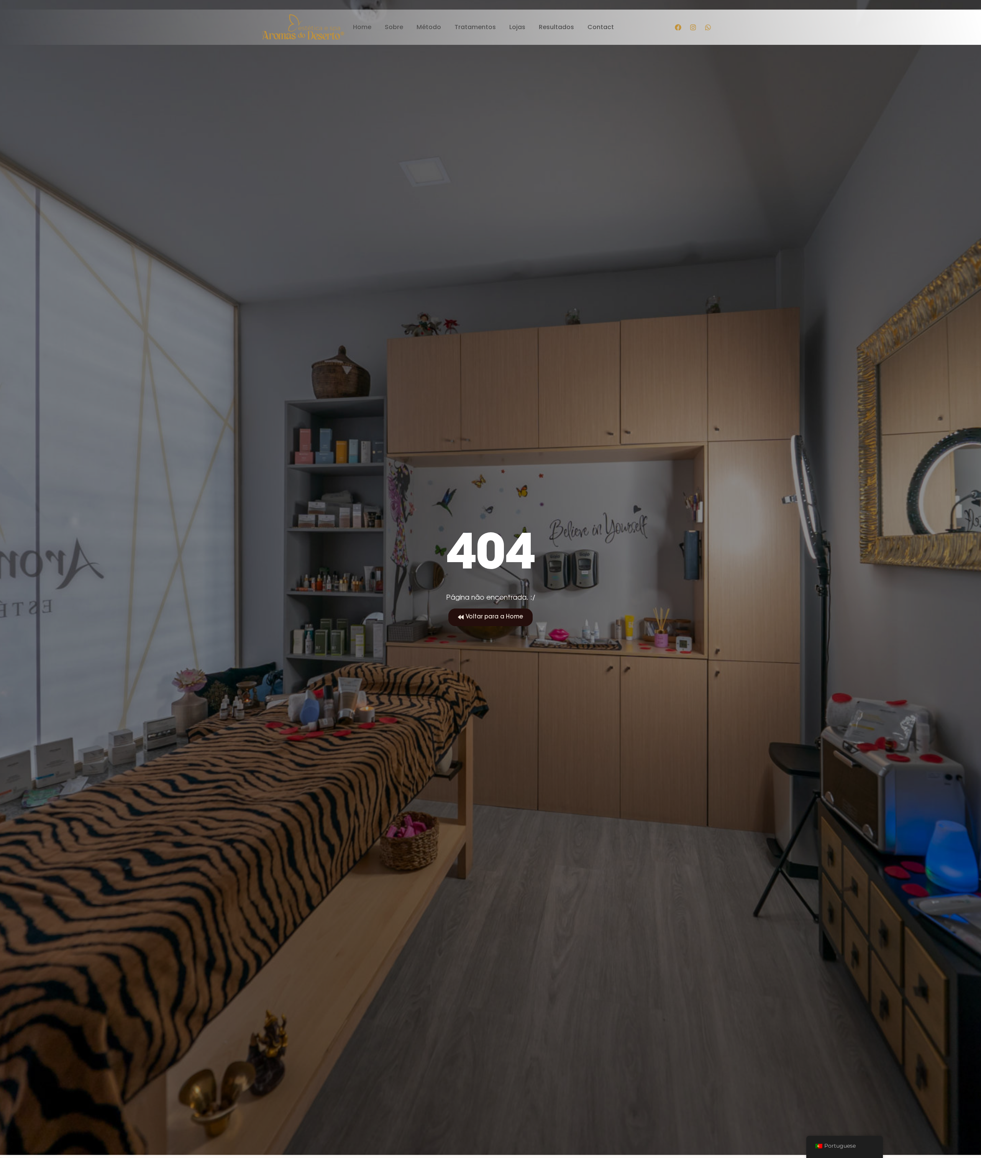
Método (429, 27)
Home (362, 27)
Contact (600, 27)
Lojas (517, 27)
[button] (490, 617)
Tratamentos (475, 27)
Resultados (556, 27)
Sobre (394, 27)
